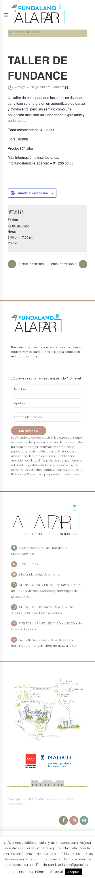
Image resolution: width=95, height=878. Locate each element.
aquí (76, 474)
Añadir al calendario (33, 193)
